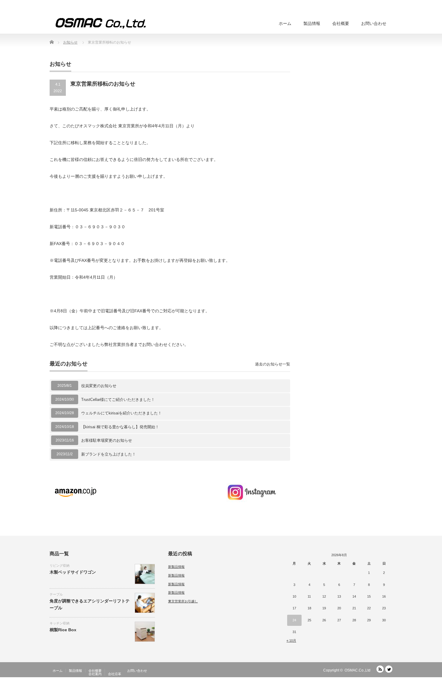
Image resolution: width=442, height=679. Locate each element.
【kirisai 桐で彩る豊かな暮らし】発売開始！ (120, 427)
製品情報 (311, 23)
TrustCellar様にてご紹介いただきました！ (118, 399)
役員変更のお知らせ (98, 385)
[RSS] (380, 669)
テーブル (56, 594)
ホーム (285, 23)
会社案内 (95, 674)
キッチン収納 (59, 623)
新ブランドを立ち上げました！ (108, 454)
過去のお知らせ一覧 (272, 364)
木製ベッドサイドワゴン (73, 572)
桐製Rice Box (63, 629)
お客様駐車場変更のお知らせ (106, 440)
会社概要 (340, 23)
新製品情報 (176, 566)
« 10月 (291, 640)
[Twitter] (388, 669)
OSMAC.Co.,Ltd (357, 670)
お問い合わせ (373, 23)
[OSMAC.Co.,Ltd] (101, 23)
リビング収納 (59, 565)
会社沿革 (114, 674)
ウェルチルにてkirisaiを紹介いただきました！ (121, 413)
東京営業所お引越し (183, 601)
